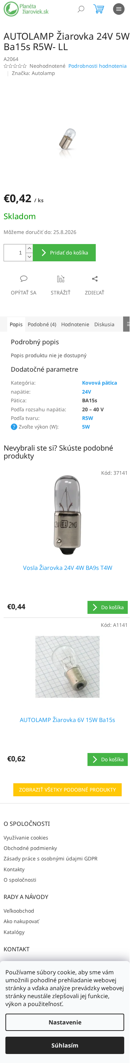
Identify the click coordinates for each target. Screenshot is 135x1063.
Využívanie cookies (26, 837)
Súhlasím (64, 1045)
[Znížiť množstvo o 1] (29, 257)
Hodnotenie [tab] (75, 324)
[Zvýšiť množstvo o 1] (29, 248)
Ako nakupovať (21, 921)
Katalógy (14, 932)
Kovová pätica (99, 382)
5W (86, 426)
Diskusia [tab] (104, 324)
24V (86, 391)
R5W (87, 418)
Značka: (33, 73)
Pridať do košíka (69, 252)
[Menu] (119, 9)
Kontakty (14, 869)
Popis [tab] (16, 324)
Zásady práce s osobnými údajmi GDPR (51, 858)
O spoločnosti (20, 879)
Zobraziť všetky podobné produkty (67, 789)
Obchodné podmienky (30, 848)
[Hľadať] (81, 9)
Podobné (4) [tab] (42, 324)
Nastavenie (65, 1022)
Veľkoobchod (19, 910)
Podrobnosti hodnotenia (97, 65)
